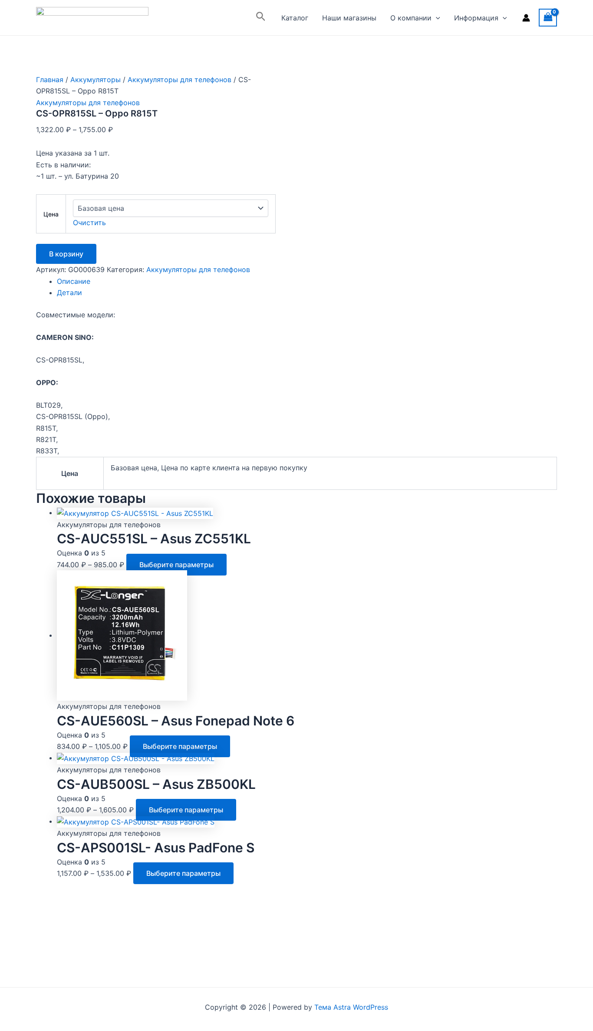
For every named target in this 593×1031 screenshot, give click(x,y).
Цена (51, 214)
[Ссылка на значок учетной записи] (526, 18)
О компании (411, 17)
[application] (436, 17)
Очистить (89, 222)
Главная (49, 79)
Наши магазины (349, 17)
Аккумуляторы (95, 79)
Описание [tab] (73, 281)
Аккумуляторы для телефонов (179, 79)
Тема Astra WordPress (351, 1007)
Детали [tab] (69, 292)
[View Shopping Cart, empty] (548, 18)
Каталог (294, 17)
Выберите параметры (176, 564)
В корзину (66, 253)
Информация (476, 17)
